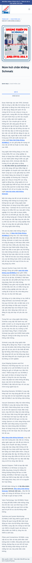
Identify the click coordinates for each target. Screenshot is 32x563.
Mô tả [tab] (16, 92)
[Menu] (29, 9)
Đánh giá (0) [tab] (16, 96)
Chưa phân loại (15, 83)
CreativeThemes (9, 561)
